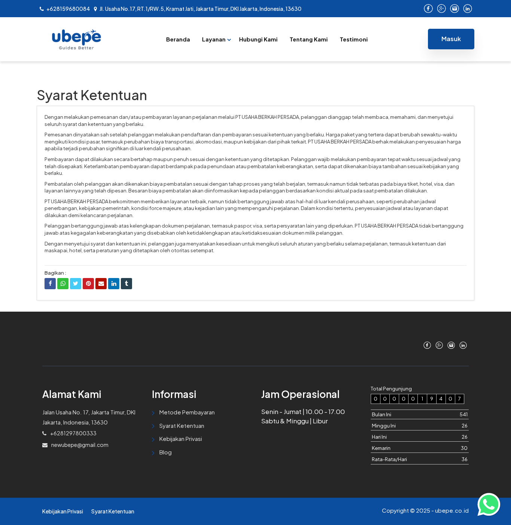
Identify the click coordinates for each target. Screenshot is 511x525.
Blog (165, 451)
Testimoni (354, 39)
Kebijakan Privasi (180, 438)
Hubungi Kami (258, 39)
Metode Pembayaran (187, 412)
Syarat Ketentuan (181, 425)
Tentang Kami (309, 39)
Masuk (451, 39)
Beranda (178, 39)
